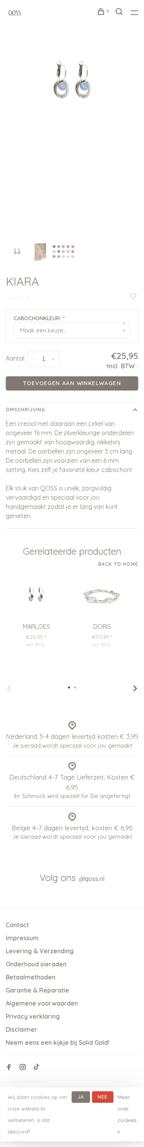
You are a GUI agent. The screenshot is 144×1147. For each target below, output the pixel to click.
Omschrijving (25, 409)
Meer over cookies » (127, 1114)
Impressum (22, 938)
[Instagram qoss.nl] (23, 1067)
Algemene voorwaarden (42, 1003)
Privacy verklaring (33, 1016)
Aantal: (15, 358)
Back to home (118, 564)
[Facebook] (9, 1067)
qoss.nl (91, 879)
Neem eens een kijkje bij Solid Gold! (57, 1042)
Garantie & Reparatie (37, 990)
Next (135, 688)
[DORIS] (102, 596)
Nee (103, 1097)
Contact (17, 925)
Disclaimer (21, 1029)
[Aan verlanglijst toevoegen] (133, 297)
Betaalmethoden (30, 977)
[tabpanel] (72, 82)
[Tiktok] (36, 1067)
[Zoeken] (120, 12)
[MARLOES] (36, 596)
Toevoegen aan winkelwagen (72, 383)
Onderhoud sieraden (36, 964)
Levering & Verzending (40, 951)
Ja (81, 1097)
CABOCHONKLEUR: (39, 318)
